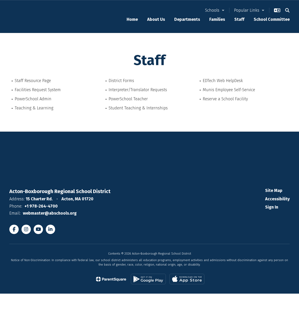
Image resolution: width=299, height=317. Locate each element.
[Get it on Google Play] (148, 279)
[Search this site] (287, 10)
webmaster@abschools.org (50, 213)
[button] (214, 10)
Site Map (273, 190)
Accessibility (277, 199)
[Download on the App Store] (186, 279)
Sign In (271, 207)
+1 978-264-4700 (41, 206)
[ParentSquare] (111, 279)
